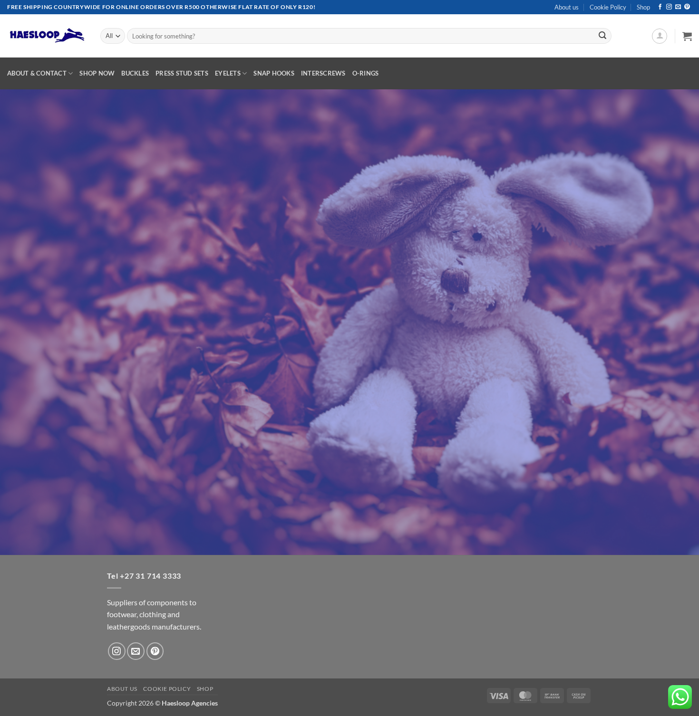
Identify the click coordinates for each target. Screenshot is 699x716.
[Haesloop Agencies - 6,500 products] (46, 36)
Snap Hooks (273, 73)
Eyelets (228, 73)
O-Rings (365, 73)
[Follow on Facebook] (660, 7)
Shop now (97, 73)
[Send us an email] (678, 7)
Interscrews (323, 73)
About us (566, 7)
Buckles (135, 73)
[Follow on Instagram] (669, 7)
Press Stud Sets (181, 73)
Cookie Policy (608, 7)
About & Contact (37, 73)
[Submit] (602, 36)
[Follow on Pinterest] (687, 7)
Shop (643, 7)
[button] (659, 36)
